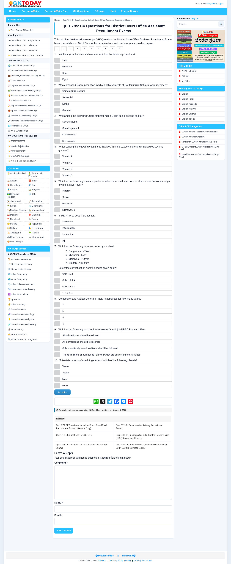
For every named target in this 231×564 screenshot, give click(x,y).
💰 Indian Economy (16, 304)
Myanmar (67, 66)
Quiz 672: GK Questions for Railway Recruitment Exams (139, 427)
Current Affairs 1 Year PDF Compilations (199, 132)
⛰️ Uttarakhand (36, 237)
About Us (101, 561)
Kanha (65, 103)
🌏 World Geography (17, 279)
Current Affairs (30, 11)
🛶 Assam (12, 180)
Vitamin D (67, 175)
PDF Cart (185, 76)
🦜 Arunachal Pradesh (35, 175)
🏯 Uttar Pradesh (15, 237)
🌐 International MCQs (18, 126)
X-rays (65, 197)
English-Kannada (189, 104)
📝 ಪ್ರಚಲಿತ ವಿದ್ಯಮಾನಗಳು (18, 146)
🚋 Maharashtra (36, 210)
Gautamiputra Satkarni (73, 91)
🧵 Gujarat (12, 189)
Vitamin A (67, 156)
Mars (65, 379)
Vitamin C (67, 169)
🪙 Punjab (12, 223)
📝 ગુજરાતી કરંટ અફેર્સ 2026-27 (22, 161)
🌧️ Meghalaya (35, 206)
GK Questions (81, 11)
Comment (61, 462)
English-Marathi (188, 109)
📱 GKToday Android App (141, 561)
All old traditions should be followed (80, 335)
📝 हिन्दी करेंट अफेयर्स (16, 141)
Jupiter (65, 372)
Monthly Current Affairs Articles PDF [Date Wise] (199, 148)
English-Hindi (187, 99)
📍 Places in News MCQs (19, 100)
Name (58, 502)
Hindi (113, 11)
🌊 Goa (32, 185)
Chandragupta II (70, 128)
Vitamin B (67, 162)
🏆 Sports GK (14, 299)
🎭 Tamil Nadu (35, 228)
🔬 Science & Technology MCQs (22, 116)
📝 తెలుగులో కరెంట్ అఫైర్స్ (19, 156)
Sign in (195, 18)
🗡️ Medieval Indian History (20, 264)
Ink (63, 240)
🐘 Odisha (33, 219)
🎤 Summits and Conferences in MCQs (25, 121)
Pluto (65, 385)
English (184, 94)
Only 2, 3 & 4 (68, 286)
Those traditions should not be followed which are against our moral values (101, 354)
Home (12, 11)
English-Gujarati (188, 114)
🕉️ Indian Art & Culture (18, 294)
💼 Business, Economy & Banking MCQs (26, 75)
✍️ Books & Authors (17, 334)
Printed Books (129, 11)
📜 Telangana (14, 232)
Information (68, 228)
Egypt (65, 79)
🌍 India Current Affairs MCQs (21, 65)
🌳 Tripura (33, 232)
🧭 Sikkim (12, 228)
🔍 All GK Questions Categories (22, 339)
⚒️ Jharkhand (14, 201)
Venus (65, 366)
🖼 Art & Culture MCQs (18, 131)
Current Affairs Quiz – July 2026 (22, 45)
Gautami (66, 110)
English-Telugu (188, 119)
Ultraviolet (67, 203)
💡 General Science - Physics (21, 319)
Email (58, 515)
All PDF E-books (188, 71)
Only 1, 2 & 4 (68, 280)
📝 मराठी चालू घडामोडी (16, 151)
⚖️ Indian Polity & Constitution (21, 284)
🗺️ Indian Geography (17, 274)
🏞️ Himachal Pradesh (13, 195)
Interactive (67, 221)
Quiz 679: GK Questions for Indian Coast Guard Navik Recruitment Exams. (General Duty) (81, 427)
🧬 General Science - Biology (21, 314)
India (64, 60)
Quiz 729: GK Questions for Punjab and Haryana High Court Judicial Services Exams (142, 446)
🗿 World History (15, 329)
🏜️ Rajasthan (35, 223)
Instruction (68, 234)
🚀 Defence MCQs (16, 80)
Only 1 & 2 (67, 273)
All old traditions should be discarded (81, 341)
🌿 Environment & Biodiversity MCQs (24, 90)
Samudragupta (69, 121)
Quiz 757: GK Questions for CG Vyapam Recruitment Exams (81, 446)
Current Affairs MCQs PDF (193, 137)
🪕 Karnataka (35, 201)
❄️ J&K (32, 194)
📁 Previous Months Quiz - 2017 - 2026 (25, 55)
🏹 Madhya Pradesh (17, 210)
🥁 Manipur (12, 215)
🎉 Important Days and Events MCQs (24, 105)
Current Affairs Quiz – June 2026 (22, 50)
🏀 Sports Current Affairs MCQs (22, 111)
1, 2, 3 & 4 (67, 293)
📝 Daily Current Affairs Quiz (21, 30)
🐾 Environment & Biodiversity (21, 289)
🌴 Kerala (11, 206)
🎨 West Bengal (15, 241)
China (65, 73)
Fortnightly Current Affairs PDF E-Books (199, 142)
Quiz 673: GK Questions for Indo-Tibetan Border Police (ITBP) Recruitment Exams (142, 436)
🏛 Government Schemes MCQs (22, 70)
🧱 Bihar (32, 180)
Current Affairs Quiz (56, 11)
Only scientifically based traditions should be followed (90, 348)
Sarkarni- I (67, 97)
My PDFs (185, 81)
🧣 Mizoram (34, 215)
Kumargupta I (69, 134)
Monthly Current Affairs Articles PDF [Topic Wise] (199, 155)
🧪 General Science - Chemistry (22, 324)
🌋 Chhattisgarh (15, 185)
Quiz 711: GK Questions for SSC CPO (74, 435)
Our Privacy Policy (115, 561)
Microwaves (68, 209)
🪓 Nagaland (13, 219)
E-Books (99, 11)
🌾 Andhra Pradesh (16, 173)
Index (127, 561)
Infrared (66, 190)
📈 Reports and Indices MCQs (21, 86)
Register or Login (215, 3)
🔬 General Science (17, 309)
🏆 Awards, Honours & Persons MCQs (25, 95)
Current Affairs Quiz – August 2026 (24, 40)
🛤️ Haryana (34, 189)
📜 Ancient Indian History (19, 259)
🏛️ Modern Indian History (19, 269)
